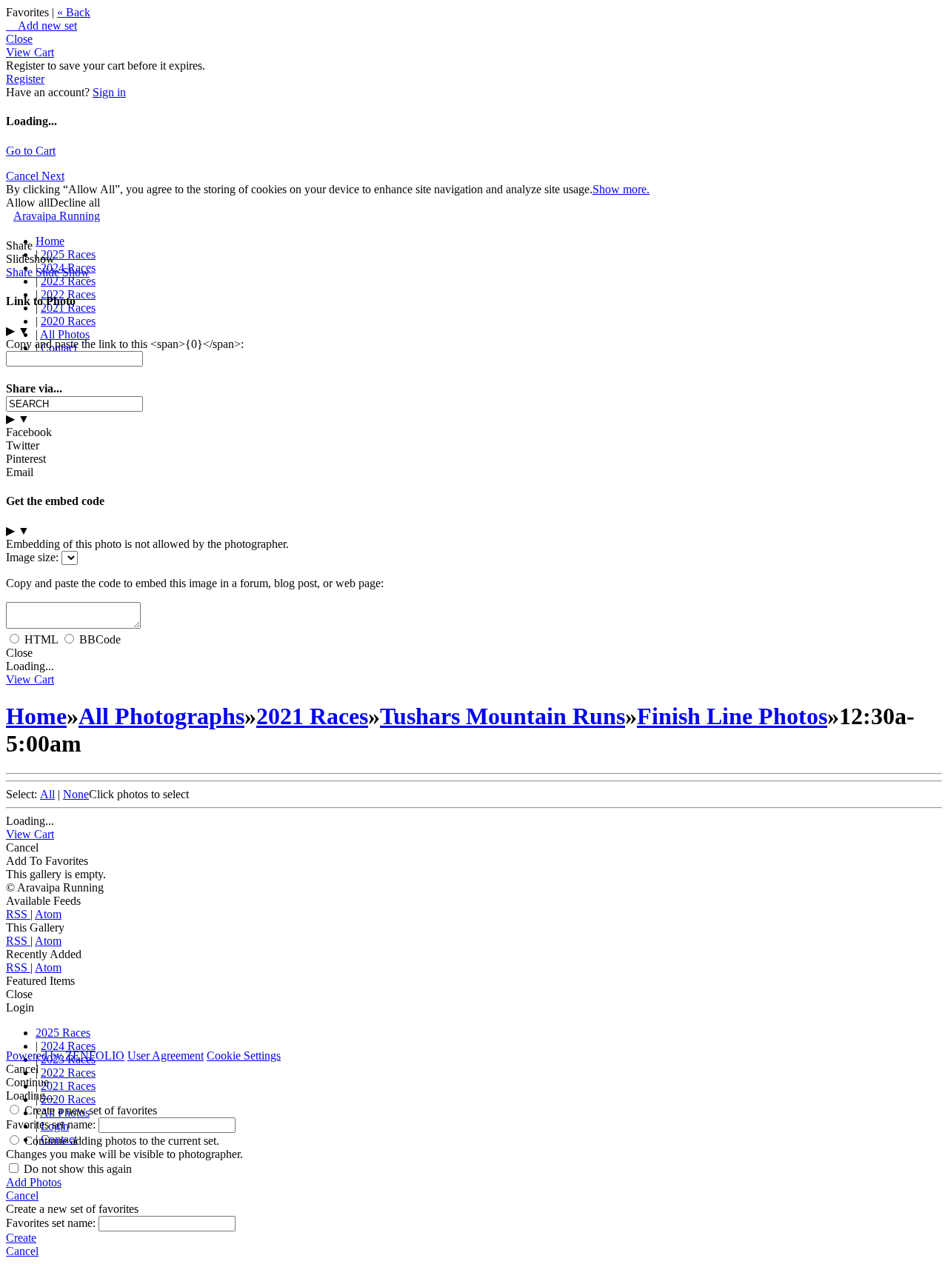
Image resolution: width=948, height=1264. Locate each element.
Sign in (109, 92)
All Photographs (161, 716)
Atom (48, 914)
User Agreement (165, 1055)
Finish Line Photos (732, 716)
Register (25, 79)
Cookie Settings (244, 1055)
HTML (41, 639)
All (47, 794)
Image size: (32, 557)
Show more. (621, 189)
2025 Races (68, 254)
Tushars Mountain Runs (502, 716)
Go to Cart (31, 150)
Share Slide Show (48, 272)
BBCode (100, 639)
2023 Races (68, 281)
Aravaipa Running (56, 216)
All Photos (65, 334)
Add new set (41, 25)
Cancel (23, 176)
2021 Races (312, 716)
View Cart (30, 52)
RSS (18, 914)
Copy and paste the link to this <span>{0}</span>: (125, 344)
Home (50, 241)
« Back (73, 12)
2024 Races (68, 1046)
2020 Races (68, 321)
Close (19, 39)
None (76, 794)
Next (52, 176)
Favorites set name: (52, 1124)
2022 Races (68, 1072)
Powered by (65, 1055)
